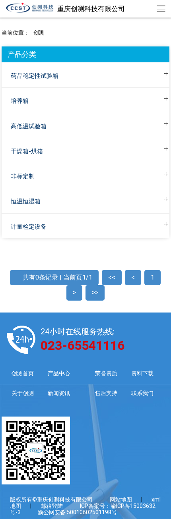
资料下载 (142, 373)
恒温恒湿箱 (26, 201)
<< (111, 277)
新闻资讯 (59, 393)
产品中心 (59, 373)
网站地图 (121, 499)
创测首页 (23, 373)
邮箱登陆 (52, 506)
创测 (39, 32)
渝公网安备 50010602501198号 (77, 512)
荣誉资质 (106, 373)
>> (95, 292)
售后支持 (106, 393)
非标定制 (23, 176)
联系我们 (142, 393)
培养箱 (20, 100)
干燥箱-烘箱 (27, 151)
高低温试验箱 (29, 126)
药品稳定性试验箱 (34, 75)
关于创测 (23, 393)
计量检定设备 (29, 226)
